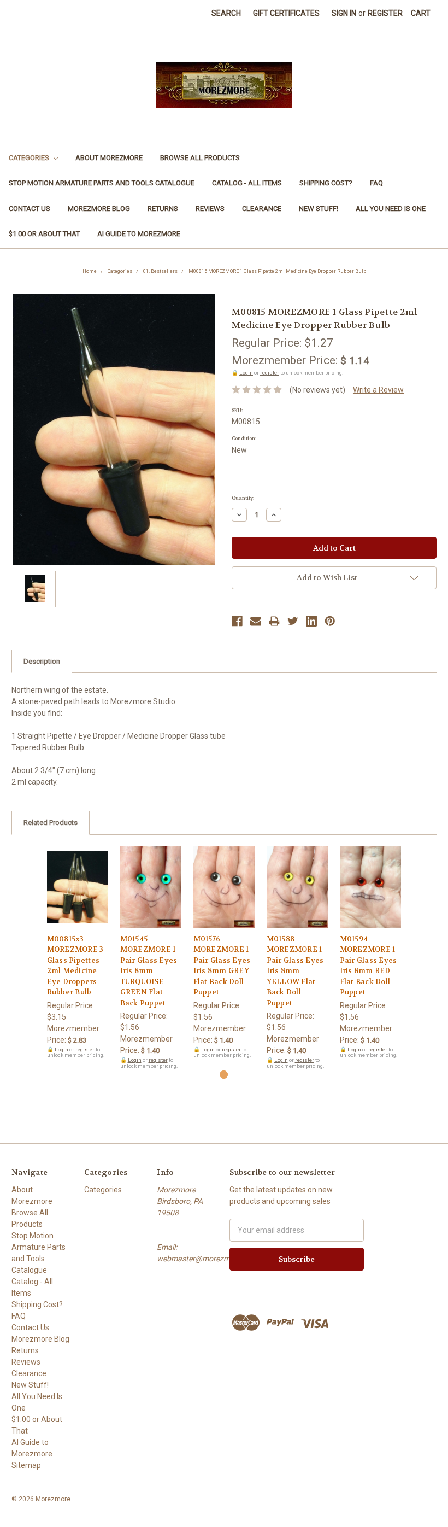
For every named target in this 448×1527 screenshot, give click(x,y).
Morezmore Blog (99, 208)
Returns (163, 208)
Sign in (344, 13)
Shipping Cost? (325, 183)
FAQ (376, 183)
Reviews (210, 208)
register (269, 373)
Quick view (77, 877)
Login (246, 373)
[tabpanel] (77, 952)
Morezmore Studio (142, 701)
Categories (30, 158)
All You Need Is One (391, 208)
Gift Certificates (286, 13)
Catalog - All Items (247, 183)
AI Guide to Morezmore (138, 234)
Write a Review (378, 389)
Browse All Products (200, 158)
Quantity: (243, 498)
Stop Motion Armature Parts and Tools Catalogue (101, 183)
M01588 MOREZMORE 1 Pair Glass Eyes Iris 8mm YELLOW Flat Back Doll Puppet (295, 971)
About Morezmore (109, 158)
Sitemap (26, 1465)
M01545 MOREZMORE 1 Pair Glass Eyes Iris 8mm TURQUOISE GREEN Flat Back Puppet (149, 971)
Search (226, 13)
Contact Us (29, 208)
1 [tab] (224, 1074)
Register (385, 13)
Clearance (261, 208)
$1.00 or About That (44, 234)
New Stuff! (318, 208)
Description (41, 661)
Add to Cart (77, 896)
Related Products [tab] (50, 822)
